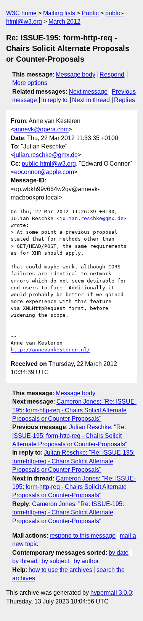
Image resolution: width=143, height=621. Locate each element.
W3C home (21, 13)
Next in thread (91, 100)
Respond (112, 74)
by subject (55, 561)
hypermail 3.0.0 (111, 592)
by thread (24, 561)
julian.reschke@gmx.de (46, 155)
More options (29, 83)
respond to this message (83, 535)
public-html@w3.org (49, 163)
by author (86, 561)
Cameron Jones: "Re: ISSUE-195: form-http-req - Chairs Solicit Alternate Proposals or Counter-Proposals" (74, 410)
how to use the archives (60, 570)
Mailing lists (59, 13)
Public (90, 13)
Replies (124, 100)
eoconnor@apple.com (44, 172)
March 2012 (64, 21)
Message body (75, 74)
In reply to (54, 100)
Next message (88, 91)
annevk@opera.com (41, 129)
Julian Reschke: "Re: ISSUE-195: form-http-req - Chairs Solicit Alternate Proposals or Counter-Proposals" (69, 435)
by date (119, 552)
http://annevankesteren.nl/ (50, 350)
